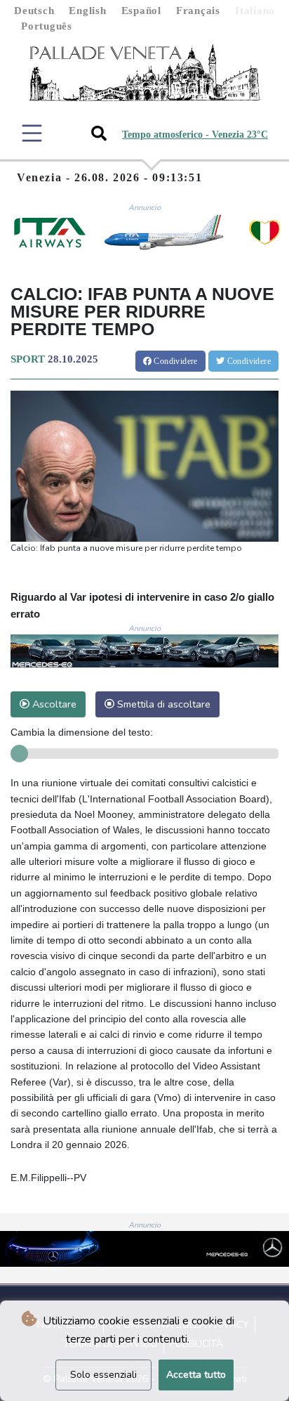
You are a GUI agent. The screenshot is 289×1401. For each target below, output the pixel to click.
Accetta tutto (196, 1374)
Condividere (175, 361)
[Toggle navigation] (32, 133)
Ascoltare (52, 704)
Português (46, 26)
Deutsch (34, 10)
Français (198, 10)
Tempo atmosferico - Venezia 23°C (195, 134)
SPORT (28, 359)
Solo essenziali (103, 1374)
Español (141, 10)
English (87, 10)
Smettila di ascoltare (162, 704)
